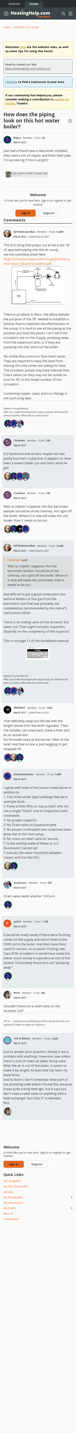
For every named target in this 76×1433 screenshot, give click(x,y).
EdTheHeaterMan (24, 231)
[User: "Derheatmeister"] (14, 423)
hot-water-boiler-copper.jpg (29, 173)
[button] (70, 121)
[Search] (63, 14)
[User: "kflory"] (7, 140)
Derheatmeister (24, 774)
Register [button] (49, 213)
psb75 (17, 921)
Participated (11, 1219)
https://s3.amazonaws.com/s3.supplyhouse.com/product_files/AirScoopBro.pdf (37, 261)
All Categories (12, 1181)
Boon (17, 992)
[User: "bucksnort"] (20, 423)
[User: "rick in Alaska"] (7, 1040)
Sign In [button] (25, 213)
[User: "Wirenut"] (25, 476)
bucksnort (20, 882)
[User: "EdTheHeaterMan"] (7, 234)
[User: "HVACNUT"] (20, 529)
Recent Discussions (16, 1186)
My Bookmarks (38, 1197)
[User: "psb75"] (7, 923)
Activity (8, 1192)
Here (23, 47)
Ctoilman (19, 440)
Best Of (8, 1213)
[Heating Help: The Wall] (30, 13)
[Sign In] (70, 14)
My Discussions (13, 1203)
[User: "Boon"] (7, 995)
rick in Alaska (22, 1038)
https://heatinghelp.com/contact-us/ (27, 68)
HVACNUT (19, 707)
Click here (11, 82)
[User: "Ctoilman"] (7, 442)
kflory (17, 138)
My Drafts (38, 1208)
